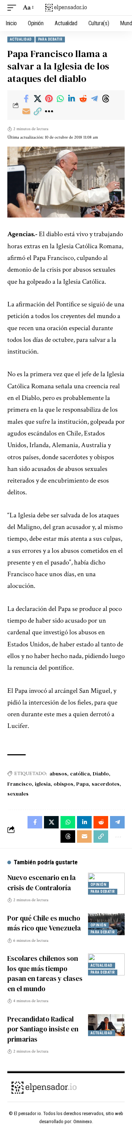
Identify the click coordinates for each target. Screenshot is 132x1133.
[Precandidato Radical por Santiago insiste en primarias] (106, 1025)
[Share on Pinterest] (49, 99)
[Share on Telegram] (94, 99)
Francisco (19, 784)
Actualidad (21, 39)
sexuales (18, 793)
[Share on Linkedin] (71, 99)
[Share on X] (37, 99)
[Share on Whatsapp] (60, 99)
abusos (58, 773)
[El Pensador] (66, 7)
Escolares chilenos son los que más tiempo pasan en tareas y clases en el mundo (44, 973)
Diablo (101, 773)
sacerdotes (106, 784)
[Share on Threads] (105, 99)
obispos (63, 784)
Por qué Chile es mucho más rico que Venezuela (44, 923)
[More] (49, 111)
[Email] (26, 111)
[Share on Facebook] (26, 99)
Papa (82, 784)
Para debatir (50, 39)
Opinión (98, 885)
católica (80, 773)
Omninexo (82, 1121)
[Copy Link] (37, 111)
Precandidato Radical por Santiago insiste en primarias (42, 1029)
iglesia (43, 784)
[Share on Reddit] (83, 99)
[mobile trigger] (13, 8)
